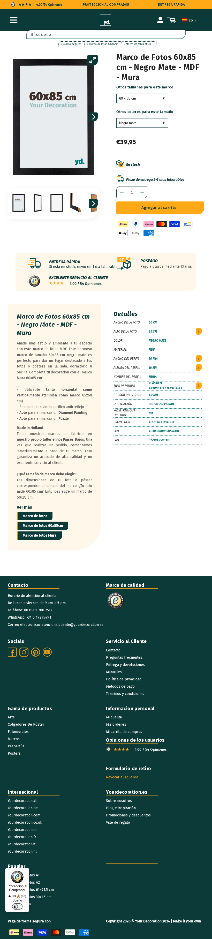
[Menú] (26, 871)
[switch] (17, 906)
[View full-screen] (92, 60)
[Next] (93, 117)
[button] (13, 20)
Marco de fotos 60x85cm (43, 525)
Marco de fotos (35, 516)
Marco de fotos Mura (40, 535)
